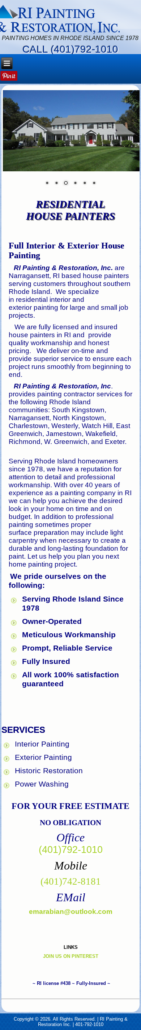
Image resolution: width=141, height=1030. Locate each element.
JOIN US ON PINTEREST (70, 956)
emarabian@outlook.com (70, 911)
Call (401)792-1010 (70, 49)
